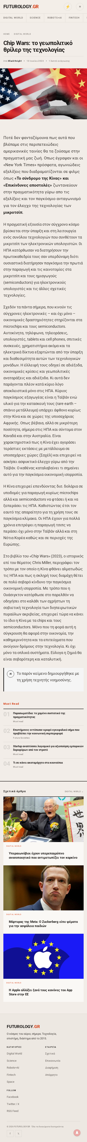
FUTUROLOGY (20, 6)
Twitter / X (13, 1104)
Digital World (13, 17)
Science (35, 17)
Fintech (74, 17)
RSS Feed (12, 1111)
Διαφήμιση (51, 1067)
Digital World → (74, 792)
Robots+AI (55, 17)
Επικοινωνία (52, 1060)
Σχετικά (50, 1053)
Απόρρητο (51, 1074)
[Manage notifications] (77, 1132)
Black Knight (15, 61)
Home (6, 34)
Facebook (13, 1096)
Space (10, 1081)
